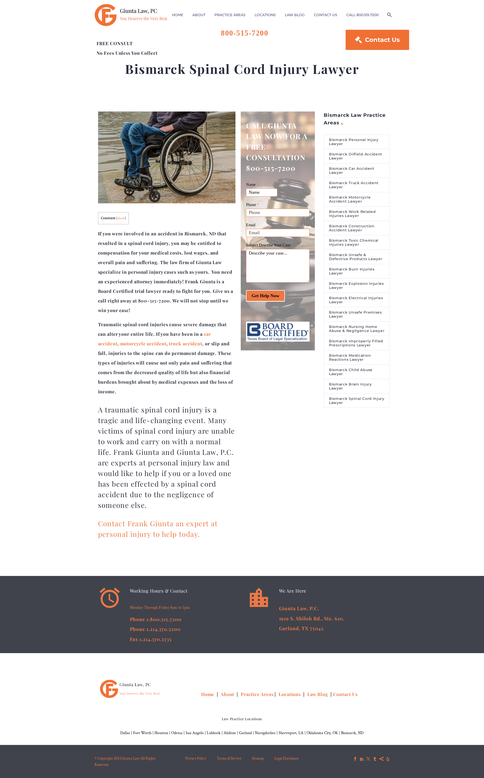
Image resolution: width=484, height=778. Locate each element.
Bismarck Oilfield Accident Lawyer (355, 156)
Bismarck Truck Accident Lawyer (354, 185)
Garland (245, 733)
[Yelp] (388, 759)
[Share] (381, 759)
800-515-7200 (244, 33)
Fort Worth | (144, 733)
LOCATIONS (265, 15)
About (228, 694)
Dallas (125, 733)
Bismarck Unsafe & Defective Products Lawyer (356, 257)
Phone (252, 205)
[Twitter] (368, 759)
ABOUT (198, 15)
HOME (177, 15)
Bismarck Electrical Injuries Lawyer (356, 300)
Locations (290, 694)
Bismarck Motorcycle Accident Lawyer (350, 199)
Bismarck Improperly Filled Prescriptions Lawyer (356, 343)
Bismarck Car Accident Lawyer (351, 170)
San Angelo (195, 733)
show (121, 218)
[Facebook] (355, 759)
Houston (161, 733)
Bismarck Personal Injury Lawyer (354, 141)
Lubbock (214, 733)
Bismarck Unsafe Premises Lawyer (355, 314)
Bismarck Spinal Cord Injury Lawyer (356, 400)
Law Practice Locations (242, 718)
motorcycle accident (143, 344)
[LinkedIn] (362, 759)
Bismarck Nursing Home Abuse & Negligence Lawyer (357, 328)
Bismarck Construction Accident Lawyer (352, 228)
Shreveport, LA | (293, 733)
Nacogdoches (265, 733)
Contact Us (377, 39)
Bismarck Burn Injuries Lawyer (351, 271)
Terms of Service (229, 759)
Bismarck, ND (352, 733)
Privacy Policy (195, 759)
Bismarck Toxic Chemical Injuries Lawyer (353, 242)
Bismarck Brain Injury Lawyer (350, 386)
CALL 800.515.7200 (362, 15)
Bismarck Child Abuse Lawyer (351, 372)
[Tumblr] (375, 759)
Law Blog (317, 694)
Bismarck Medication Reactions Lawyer (350, 357)
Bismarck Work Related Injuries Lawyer (352, 213)
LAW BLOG (295, 15)
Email (250, 225)
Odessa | (178, 733)
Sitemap (258, 759)
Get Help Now (265, 295)
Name (252, 184)
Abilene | (231, 733)
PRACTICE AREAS (230, 15)
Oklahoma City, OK (322, 733)
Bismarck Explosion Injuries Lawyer (356, 285)
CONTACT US (325, 15)
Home (208, 694)
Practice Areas (257, 694)
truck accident (185, 344)
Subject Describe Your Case (268, 245)
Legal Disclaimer (286, 759)
